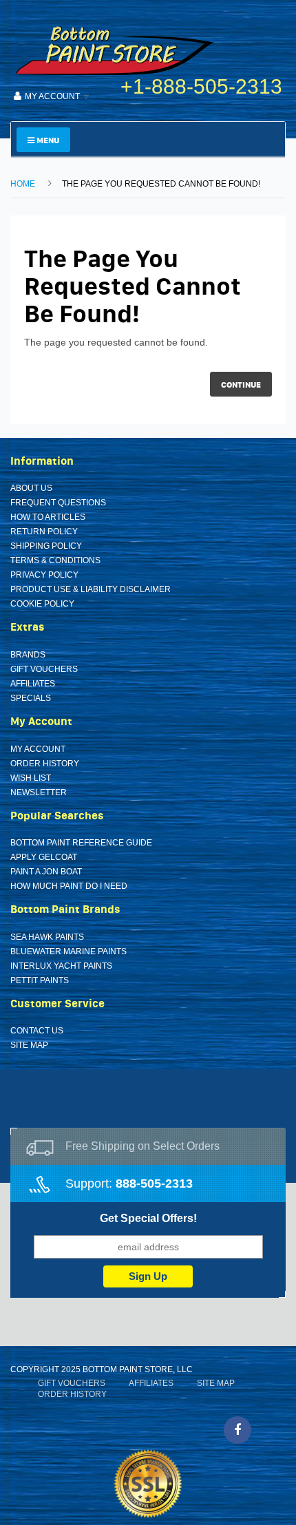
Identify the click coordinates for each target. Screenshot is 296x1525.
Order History (44, 763)
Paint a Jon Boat (46, 871)
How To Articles (47, 517)
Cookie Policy (42, 604)
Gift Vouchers (44, 669)
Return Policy (44, 531)
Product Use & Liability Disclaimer (90, 589)
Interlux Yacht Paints (61, 966)
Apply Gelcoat (43, 857)
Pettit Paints (39, 980)
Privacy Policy (44, 575)
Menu (46, 140)
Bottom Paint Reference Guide (81, 843)
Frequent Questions (58, 502)
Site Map (29, 1045)
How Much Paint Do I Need (68, 886)
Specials (30, 698)
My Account (37, 749)
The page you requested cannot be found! (161, 184)
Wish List (30, 778)
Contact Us (36, 1030)
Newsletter (38, 792)
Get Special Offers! (148, 1218)
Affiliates (32, 683)
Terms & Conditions (55, 560)
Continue (241, 384)
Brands (27, 655)
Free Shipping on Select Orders (142, 1146)
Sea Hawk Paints (47, 937)
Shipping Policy (46, 546)
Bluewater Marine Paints (68, 951)
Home (22, 184)
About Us (31, 488)
